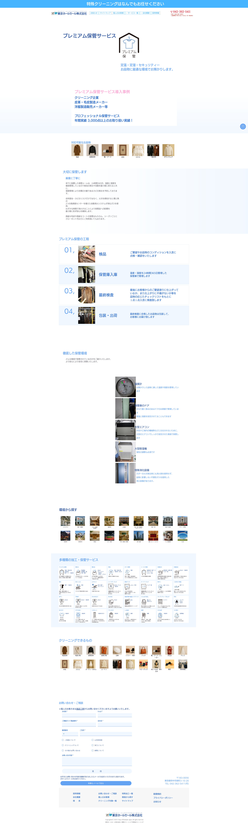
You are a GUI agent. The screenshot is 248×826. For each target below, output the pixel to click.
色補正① (160, 567)
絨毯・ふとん (166, 585)
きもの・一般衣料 (184, 570)
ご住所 (82, 730)
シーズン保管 (144, 567)
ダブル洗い (78, 610)
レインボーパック (112, 581)
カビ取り (176, 610)
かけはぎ (160, 610)
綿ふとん (149, 599)
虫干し (60, 596)
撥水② (93, 567)
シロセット (94, 610)
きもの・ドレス (117, 585)
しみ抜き (127, 610)
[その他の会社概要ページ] (141, 13)
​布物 (82, 585)
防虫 (109, 567)
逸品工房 (80, 709)
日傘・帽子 (83, 572)
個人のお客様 (103, 797)
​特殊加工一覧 (127, 793)
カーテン (165, 599)
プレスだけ (111, 610)
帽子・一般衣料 (68, 585)
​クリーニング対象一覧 (107, 801)
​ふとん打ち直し (145, 596)
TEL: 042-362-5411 (177, 784)
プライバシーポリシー (163, 798)
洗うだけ (61, 610)
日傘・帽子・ (100, 585)
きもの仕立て (95, 596)
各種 (131, 613)
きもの (99, 570)
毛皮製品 (83, 570)
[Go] (243, 126)
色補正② (176, 567)
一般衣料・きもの (118, 571)
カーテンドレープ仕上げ (163, 596)
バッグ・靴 (149, 585)
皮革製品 (182, 613)
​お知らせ (157, 802)
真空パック (127, 581)
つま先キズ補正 (177, 581)
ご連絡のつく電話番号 (70, 721)
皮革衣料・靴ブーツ (151, 570)
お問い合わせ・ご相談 (107, 793)
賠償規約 (157, 794)
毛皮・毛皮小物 (68, 570)
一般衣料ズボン (101, 613)
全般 (131, 570)
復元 (60, 581)
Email (100, 711)
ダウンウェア (100, 571)
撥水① (77, 567)
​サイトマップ (127, 801)
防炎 (175, 596)
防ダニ (159, 581)
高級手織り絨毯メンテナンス (132, 596)
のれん (181, 601)
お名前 (64, 711)
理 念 (76, 801)
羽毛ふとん (149, 601)
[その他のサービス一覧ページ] (126, 13)
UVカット (94, 581)
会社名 (100, 721)
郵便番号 (65, 730)
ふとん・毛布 (133, 585)
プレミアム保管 (62, 567)
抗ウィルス (78, 581)
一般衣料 (100, 572)
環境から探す (127, 797)
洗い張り (110, 596)
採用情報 (76, 793)
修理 (142, 610)
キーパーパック (145, 581)
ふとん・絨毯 (150, 572)
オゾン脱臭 (127, 567)
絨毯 (131, 599)
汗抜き (77, 596)
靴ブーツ (182, 585)
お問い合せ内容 (67, 755)
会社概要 (76, 797)
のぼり (181, 602)
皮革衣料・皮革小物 (167, 570)
